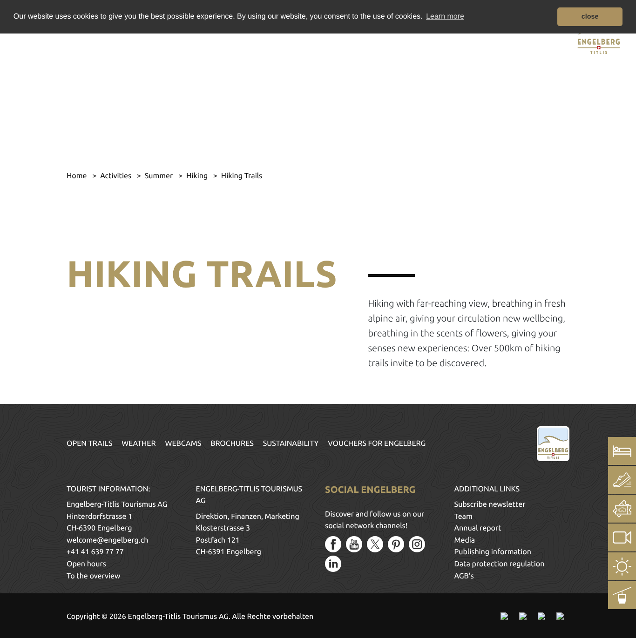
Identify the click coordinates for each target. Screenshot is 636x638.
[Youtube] (354, 544)
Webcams (183, 443)
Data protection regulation (499, 564)
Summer (160, 176)
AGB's (464, 576)
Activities (116, 176)
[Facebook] (333, 544)
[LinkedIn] (333, 564)
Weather (139, 443)
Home (77, 176)
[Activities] (622, 480)
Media (464, 540)
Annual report (477, 528)
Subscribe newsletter (490, 504)
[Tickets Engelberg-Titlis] (622, 509)
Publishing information (492, 552)
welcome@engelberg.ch (107, 540)
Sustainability (291, 443)
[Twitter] (375, 544)
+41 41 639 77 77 (95, 552)
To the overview (93, 576)
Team (463, 516)
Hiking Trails (241, 176)
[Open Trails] (622, 595)
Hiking (198, 176)
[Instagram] (417, 544)
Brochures (232, 443)
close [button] (590, 16)
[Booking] (622, 451)
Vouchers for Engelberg (377, 443)
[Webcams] (622, 537)
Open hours (86, 564)
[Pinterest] (396, 544)
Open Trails (89, 443)
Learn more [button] (445, 16)
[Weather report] (622, 566)
